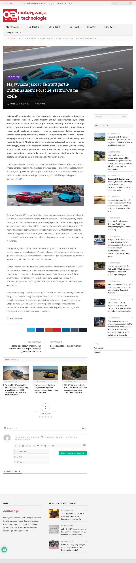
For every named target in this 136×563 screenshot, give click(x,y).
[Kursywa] (19, 445)
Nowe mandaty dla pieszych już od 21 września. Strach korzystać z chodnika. (73, 547)
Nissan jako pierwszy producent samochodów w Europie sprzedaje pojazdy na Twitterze (25, 349)
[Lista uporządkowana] (30, 445)
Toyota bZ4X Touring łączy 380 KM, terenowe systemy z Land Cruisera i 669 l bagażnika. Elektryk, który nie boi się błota (16, 390)
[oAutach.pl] (24, 15)
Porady (108, 27)
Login (84, 428)
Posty (98, 125)
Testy (105, 125)
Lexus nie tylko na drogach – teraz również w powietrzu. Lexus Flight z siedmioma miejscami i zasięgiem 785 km (120, 205)
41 (86, 541)
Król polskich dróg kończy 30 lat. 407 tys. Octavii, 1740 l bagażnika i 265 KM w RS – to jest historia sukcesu (120, 141)
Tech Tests (73, 27)
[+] (52, 445)
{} (49, 445)
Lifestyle (91, 27)
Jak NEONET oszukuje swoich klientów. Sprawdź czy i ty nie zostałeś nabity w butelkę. (74, 532)
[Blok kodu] (41, 445)
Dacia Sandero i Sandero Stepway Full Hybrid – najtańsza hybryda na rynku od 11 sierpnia (46, 389)
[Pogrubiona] (15, 445)
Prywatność (98, 348)
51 (86, 526)
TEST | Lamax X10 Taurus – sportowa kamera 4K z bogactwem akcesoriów (72, 516)
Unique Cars (12, 32)
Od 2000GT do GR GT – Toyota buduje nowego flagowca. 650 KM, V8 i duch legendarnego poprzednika (119, 307)
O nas (96, 343)
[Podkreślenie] (23, 445)
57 (86, 510)
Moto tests (54, 27)
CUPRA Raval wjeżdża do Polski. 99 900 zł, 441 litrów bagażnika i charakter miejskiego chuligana (75, 389)
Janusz (12, 104)
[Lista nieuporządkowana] (34, 445)
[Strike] (27, 445)
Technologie (34, 27)
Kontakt (97, 352)
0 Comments (40, 104)
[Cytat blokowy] (38, 445)
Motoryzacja (12, 27)
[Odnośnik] (45, 445)
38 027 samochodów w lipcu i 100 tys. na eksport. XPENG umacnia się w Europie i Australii (120, 288)
